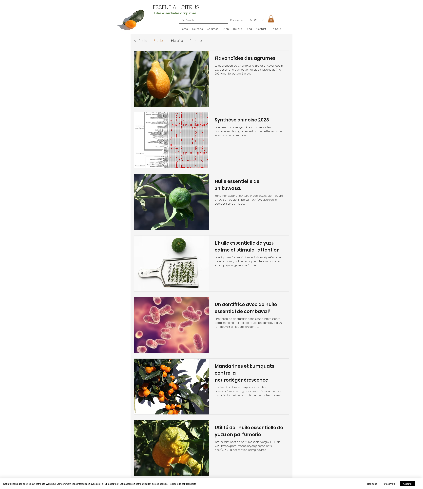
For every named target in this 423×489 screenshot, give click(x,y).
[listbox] (256, 20)
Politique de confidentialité (182, 483)
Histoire (177, 40)
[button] (256, 20)
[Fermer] (419, 483)
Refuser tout (389, 483)
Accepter (407, 483)
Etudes (159, 40)
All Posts (140, 40)
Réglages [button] (372, 483)
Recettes (196, 40)
